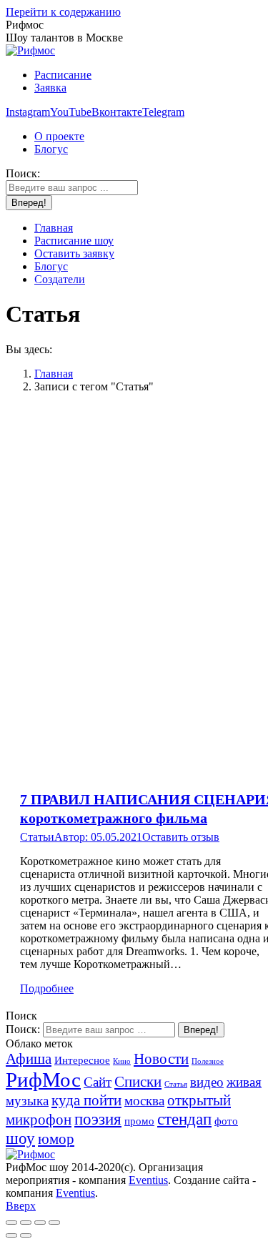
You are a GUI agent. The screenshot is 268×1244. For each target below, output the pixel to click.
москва (144, 1100)
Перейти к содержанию (63, 12)
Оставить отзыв (180, 837)
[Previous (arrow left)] (11, 1235)
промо (139, 1121)
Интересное (82, 1060)
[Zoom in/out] (54, 1222)
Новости (161, 1058)
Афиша (28, 1058)
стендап (184, 1119)
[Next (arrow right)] (25, 1235)
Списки (138, 1081)
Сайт (97, 1082)
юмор (56, 1138)
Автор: (72, 837)
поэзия (97, 1119)
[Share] (25, 1222)
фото (226, 1121)
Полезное (208, 1061)
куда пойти (86, 1100)
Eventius (148, 1180)
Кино (122, 1061)
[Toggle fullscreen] (40, 1222)
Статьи (37, 837)
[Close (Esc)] (11, 1222)
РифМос (43, 1079)
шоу (20, 1138)
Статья (175, 1084)
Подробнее (47, 988)
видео (207, 1082)
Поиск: (23, 1029)
